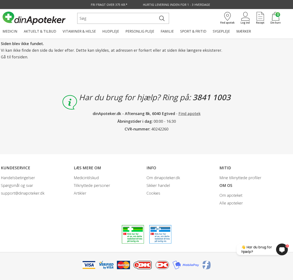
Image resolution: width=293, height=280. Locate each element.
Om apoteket (230, 195)
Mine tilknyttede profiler (240, 177)
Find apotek (189, 113)
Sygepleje (221, 31)
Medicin (10, 31)
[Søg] (162, 18)
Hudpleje (110, 31)
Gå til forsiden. (14, 56)
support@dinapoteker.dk (22, 193)
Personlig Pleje (139, 31)
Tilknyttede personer (92, 185)
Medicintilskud (86, 177)
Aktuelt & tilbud (40, 31)
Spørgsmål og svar (17, 185)
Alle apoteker (231, 203)
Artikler (80, 193)
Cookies (153, 193)
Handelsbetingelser (18, 177)
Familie (167, 31)
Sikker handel (158, 185)
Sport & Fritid (193, 31)
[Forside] (39, 18)
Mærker (243, 31)
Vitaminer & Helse (79, 31)
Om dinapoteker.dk (163, 177)
